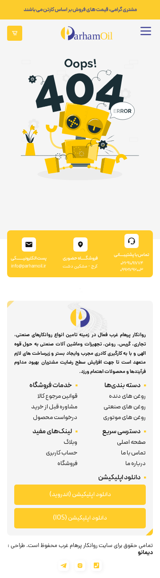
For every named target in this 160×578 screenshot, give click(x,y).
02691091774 (131, 263)
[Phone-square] (96, 565)
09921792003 (131, 270)
